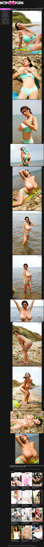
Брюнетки (7, 12)
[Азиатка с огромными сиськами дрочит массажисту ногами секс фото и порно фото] (27, 503)
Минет (3, 19)
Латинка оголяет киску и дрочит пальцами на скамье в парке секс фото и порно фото (15, 541)
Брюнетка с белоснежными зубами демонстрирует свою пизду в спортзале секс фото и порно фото (26, 488)
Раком (8, 19)
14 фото (23, 490)
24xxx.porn (20, 543)
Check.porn (23, 543)
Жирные (7, 14)
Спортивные (4, 22)
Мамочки (5, 17)
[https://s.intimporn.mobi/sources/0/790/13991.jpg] (27, 210)
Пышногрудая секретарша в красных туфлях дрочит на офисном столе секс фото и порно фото (35, 523)
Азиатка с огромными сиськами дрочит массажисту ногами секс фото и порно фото (25, 505)
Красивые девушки (5, 15)
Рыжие (3, 20)
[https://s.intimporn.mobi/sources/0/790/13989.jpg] (27, 143)
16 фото (13, 472)
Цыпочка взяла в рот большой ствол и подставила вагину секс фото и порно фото (26, 523)
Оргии (5, 19)
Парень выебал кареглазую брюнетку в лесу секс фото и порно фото (36, 488)
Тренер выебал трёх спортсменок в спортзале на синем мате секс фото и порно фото (15, 488)
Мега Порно (3, 10)
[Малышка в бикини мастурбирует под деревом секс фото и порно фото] (37, 503)
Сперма (8, 21)
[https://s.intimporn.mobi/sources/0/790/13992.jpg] (27, 254)
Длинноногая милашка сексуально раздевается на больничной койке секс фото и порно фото (15, 523)
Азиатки (7, 10)
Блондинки (3, 12)
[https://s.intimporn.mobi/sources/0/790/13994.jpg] (27, 321)
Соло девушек (4, 21)
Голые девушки (5, 13)
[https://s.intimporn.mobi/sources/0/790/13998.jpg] (27, 463)
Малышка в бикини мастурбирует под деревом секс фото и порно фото (35, 505)
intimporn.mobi (13, 545)
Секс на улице (7, 20)
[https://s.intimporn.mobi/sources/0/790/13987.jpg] (27, 54)
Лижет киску (7, 16)
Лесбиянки (3, 16)
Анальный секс (5, 11)
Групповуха (3, 14)
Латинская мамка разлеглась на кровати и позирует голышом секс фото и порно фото (25, 541)
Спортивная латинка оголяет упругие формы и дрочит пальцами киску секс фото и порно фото (15, 505)
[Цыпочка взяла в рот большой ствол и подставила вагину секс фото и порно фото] (27, 521)
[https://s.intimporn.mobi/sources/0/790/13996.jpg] (27, 410)
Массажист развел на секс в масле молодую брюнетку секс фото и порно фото (36, 541)
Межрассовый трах (5, 18)
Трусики (7, 22)
